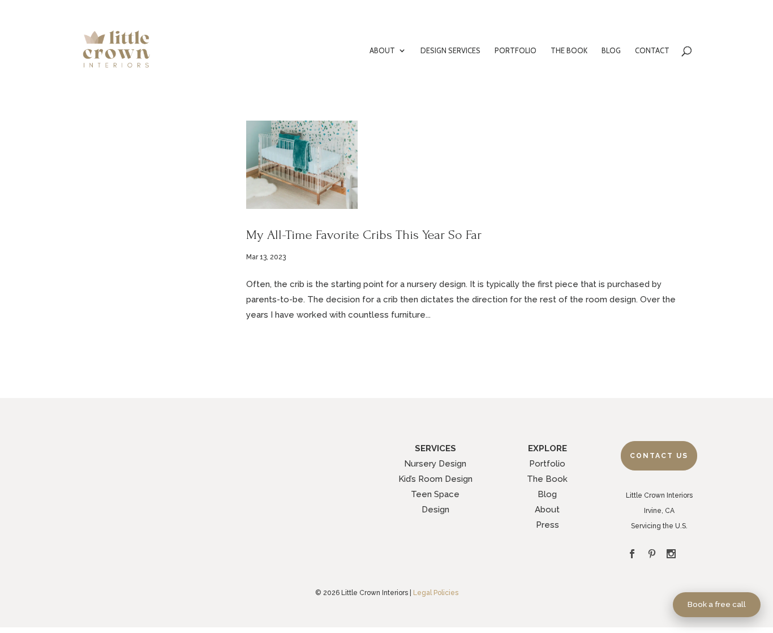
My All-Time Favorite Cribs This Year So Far (364, 234)
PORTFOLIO (515, 50)
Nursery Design (435, 464)
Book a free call (717, 604)
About (547, 509)
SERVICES (435, 448)
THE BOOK (569, 50)
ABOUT (382, 50)
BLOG (611, 50)
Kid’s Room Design (435, 479)
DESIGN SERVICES (450, 50)
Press (547, 525)
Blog (547, 494)
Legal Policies (435, 593)
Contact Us (659, 456)
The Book (547, 479)
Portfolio (547, 464)
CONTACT (652, 50)
